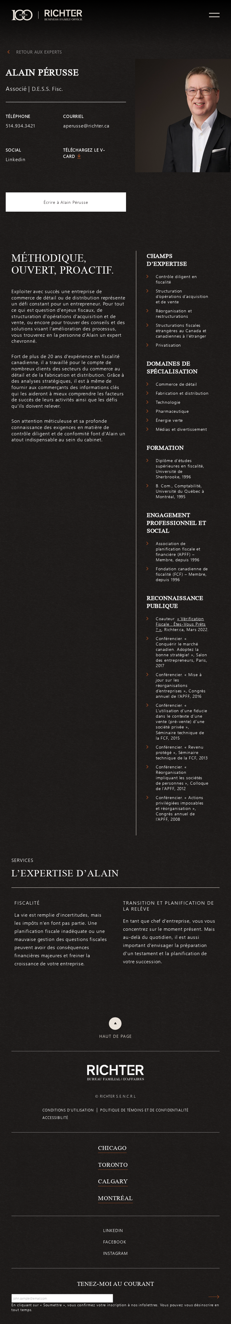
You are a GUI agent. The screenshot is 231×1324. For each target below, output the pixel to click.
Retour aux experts (39, 52)
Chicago (112, 1148)
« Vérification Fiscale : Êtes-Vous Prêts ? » (181, 624)
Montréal (115, 1198)
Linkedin (15, 159)
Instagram (115, 1253)
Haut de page (115, 1036)
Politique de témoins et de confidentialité (144, 1110)
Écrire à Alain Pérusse (66, 202)
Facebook (114, 1242)
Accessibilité (55, 1117)
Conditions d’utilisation (68, 1110)
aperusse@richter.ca (86, 125)
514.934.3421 (20, 125)
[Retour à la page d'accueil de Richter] (115, 1072)
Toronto (113, 1164)
